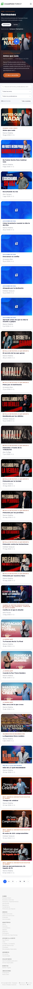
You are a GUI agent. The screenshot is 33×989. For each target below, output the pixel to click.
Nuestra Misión (6, 898)
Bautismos (5, 905)
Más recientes (26, 101)
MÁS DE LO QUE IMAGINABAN (14, 767)
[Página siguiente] (28, 881)
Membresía (5, 903)
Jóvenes (4, 926)
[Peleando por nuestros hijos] (16, 563)
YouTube (29, 982)
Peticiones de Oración (8, 909)
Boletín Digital (6, 967)
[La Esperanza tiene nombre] (16, 723)
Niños (4, 924)
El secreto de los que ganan (14, 353)
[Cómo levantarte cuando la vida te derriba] (16, 210)
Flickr (29, 984)
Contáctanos (6, 907)
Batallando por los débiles (13, 416)
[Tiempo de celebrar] (16, 786)
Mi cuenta (5, 954)
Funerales (5, 947)
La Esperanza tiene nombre (13, 736)
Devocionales (6, 919)
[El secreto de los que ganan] (16, 340)
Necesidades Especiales (9, 949)
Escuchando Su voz (10, 191)
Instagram (23, 984)
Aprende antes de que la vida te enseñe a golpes (15, 320)
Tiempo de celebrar (10, 800)
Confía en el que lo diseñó (13, 610)
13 (24, 881)
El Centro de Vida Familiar (10, 935)
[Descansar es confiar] (16, 243)
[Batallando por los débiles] (16, 403)
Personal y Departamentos (10, 901)
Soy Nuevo (5, 940)
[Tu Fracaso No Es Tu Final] (16, 628)
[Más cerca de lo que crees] (16, 691)
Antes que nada (11, 56)
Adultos (4, 929)
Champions (5, 972)
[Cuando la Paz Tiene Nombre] (16, 660)
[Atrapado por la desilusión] (16, 275)
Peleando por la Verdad (12, 481)
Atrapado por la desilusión (13, 288)
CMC (3, 942)
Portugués (5, 933)
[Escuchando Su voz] (16, 180)
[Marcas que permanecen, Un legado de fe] (16, 852)
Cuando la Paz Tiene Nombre (14, 673)
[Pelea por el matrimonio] (16, 371)
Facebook (22, 982)
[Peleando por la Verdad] (16, 468)
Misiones (5, 931)
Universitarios (6, 928)
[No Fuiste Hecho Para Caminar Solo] (16, 149)
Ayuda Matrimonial (7, 945)
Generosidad (6, 956)
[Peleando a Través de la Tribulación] (16, 434)
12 (20, 881)
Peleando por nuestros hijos (14, 576)
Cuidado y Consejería (8, 943)
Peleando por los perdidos (13, 512)
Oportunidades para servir (9, 961)
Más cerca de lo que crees (13, 704)
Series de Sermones (8, 915)
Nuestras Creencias (8, 900)
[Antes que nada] (16, 41)
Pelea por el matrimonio (12, 384)
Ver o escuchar (12, 75)
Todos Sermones (7, 914)
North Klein (5, 974)
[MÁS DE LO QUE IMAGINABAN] (16, 754)
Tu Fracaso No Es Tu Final (13, 641)
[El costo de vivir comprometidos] (16, 819)
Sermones (8, 14)
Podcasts (5, 917)
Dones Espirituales (7, 962)
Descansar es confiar (11, 256)
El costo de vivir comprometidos (15, 833)
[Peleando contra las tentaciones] (16, 531)
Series (16, 24)
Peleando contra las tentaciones (15, 544)
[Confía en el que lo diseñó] (16, 594)
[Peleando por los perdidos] (16, 499)
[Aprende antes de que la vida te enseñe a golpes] (16, 306)
